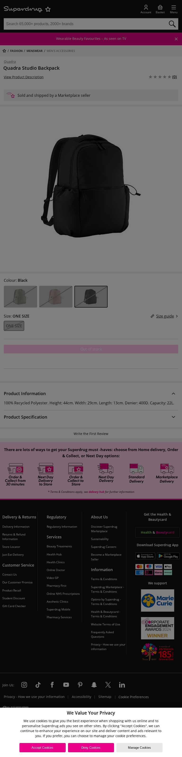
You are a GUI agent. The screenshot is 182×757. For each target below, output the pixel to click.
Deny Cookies (90, 747)
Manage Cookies (139, 747)
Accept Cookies (42, 747)
